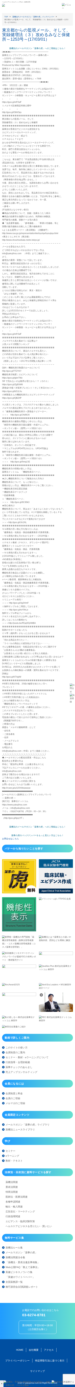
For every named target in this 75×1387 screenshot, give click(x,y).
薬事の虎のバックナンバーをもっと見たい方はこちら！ (37, 835)
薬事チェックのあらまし (19, 1067)
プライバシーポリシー (17, 1360)
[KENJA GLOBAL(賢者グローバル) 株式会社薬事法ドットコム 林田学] (56, 1011)
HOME (19, 1349)
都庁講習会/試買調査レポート (22, 1286)
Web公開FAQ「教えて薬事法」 (23, 1267)
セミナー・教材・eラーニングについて (27, 1057)
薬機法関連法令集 (15, 1257)
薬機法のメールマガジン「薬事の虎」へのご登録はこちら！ (37, 48)
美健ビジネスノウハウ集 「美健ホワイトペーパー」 (20, 1274)
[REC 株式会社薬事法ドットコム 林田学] (56, 1020)
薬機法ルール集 (14, 1247)
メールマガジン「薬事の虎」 (21, 1252)
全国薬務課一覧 (14, 1281)
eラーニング (12, 1155)
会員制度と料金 (14, 1093)
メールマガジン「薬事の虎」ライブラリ (28, 1124)
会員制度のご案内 (15, 1052)
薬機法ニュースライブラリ (20, 1129)
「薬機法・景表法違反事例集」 (23, 1262)
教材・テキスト (14, 1160)
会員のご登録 (13, 1098)
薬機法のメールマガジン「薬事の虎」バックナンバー (33, 17)
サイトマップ (37, 1371)
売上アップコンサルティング (21, 1072)
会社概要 (34, 1349)
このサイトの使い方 (17, 1047)
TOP (6, 17)
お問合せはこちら (10, 838)
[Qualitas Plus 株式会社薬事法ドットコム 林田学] (56, 969)
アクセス (49, 1349)
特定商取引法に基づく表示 (49, 1360)
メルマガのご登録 (15, 1103)
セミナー (10, 1150)
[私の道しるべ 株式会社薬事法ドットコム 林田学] (19, 1020)
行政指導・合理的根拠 (18, 1062)
